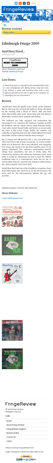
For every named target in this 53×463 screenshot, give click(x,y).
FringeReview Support (16, 429)
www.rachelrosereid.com (12, 198)
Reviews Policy (12, 433)
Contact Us (11, 437)
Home (9, 421)
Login (9, 441)
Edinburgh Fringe (16, 72)
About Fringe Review (15, 425)
